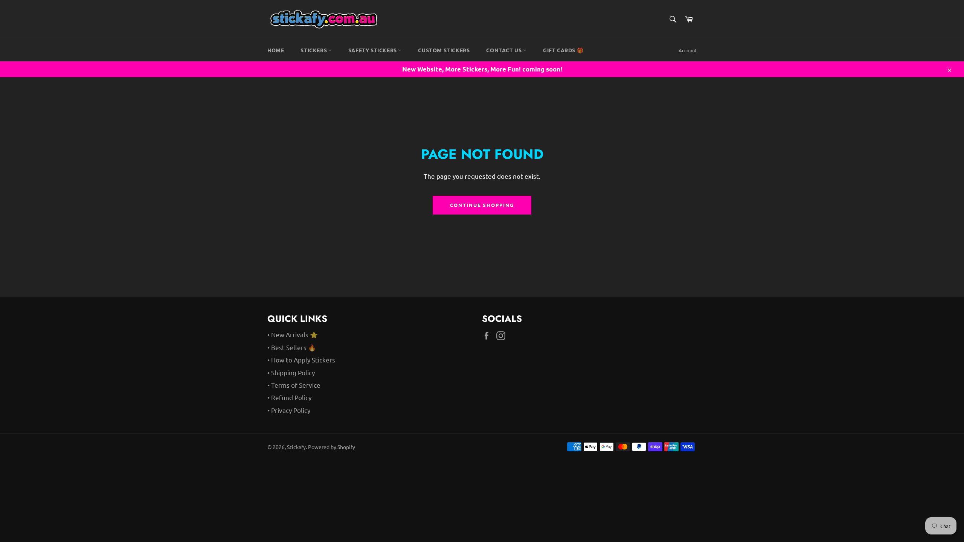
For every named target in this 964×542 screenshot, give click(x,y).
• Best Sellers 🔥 (291, 347)
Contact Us (504, 50)
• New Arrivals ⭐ (292, 334)
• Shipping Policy (291, 372)
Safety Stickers (373, 50)
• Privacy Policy (288, 410)
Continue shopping (482, 205)
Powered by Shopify (331, 446)
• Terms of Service (293, 385)
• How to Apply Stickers (301, 360)
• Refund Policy (289, 397)
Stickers (314, 50)
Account (688, 50)
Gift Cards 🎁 (563, 50)
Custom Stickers (444, 50)
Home (275, 50)
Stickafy (296, 446)
